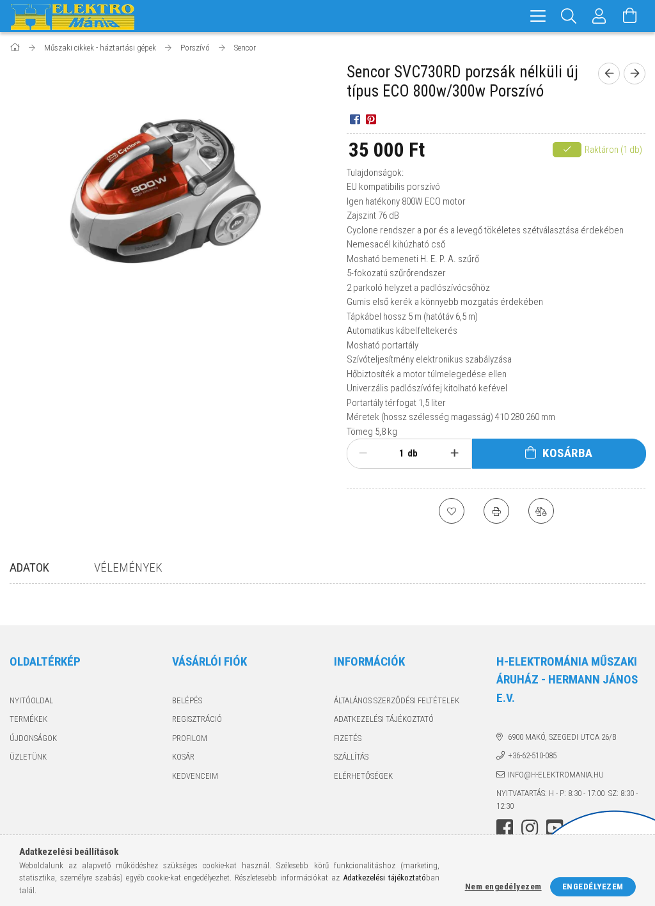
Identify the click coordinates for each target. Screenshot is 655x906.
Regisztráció (197, 719)
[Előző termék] (609, 73)
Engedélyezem (593, 886)
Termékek (28, 719)
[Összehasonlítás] (541, 511)
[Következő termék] (634, 73)
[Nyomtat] (496, 511)
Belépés (187, 700)
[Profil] (599, 16)
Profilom (189, 738)
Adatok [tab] (29, 567)
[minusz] (363, 453)
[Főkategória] (16, 47)
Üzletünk (28, 757)
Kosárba (567, 453)
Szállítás (351, 757)
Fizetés (347, 738)
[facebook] (355, 119)
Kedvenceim (195, 776)
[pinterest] (371, 119)
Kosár (183, 757)
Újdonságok (33, 738)
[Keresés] (568, 16)
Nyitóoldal (31, 700)
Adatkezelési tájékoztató (384, 719)
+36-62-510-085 (532, 755)
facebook (504, 828)
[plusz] (454, 453)
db (412, 453)
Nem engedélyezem (503, 886)
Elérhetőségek (363, 776)
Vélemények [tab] (128, 567)
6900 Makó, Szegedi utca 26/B (562, 737)
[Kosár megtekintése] (630, 16)
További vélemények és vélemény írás (459, 623)
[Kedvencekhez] (451, 511)
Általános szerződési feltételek (396, 700)
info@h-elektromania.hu (556, 774)
